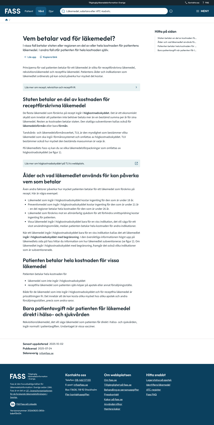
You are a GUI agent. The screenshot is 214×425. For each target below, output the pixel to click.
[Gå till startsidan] (12, 11)
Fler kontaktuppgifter (77, 394)
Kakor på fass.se (113, 399)
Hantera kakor (112, 408)
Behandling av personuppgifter (121, 389)
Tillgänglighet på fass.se (117, 384)
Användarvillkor (113, 404)
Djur (51, 11)
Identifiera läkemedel (158, 384)
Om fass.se (110, 380)
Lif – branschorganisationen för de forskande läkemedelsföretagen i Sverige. (31, 394)
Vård (41, 11)
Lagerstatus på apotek (159, 380)
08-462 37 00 (83, 380)
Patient (29, 11)
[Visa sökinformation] (171, 11)
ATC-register (153, 389)
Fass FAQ (151, 394)
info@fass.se (46, 353)
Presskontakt (111, 394)
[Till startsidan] (6, 19)
